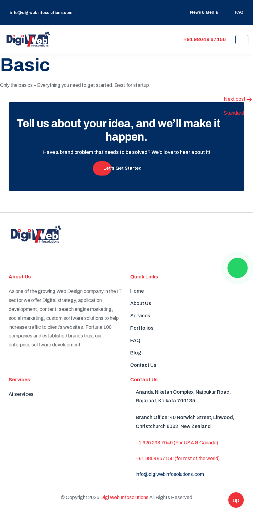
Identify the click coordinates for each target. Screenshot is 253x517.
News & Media (204, 12)
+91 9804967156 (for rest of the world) (178, 458)
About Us (140, 303)
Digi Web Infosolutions (124, 497)
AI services (21, 394)
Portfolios (142, 328)
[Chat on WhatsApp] (237, 268)
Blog (135, 352)
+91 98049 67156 (204, 39)
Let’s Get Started (122, 168)
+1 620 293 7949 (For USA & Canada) (177, 442)
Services (140, 315)
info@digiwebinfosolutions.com (41, 13)
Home (137, 291)
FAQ (239, 12)
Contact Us (143, 365)
